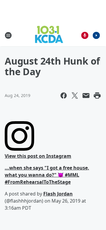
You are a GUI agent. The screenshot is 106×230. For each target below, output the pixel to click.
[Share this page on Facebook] (63, 95)
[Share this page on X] (75, 95)
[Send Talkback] (84, 35)
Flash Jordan (58, 193)
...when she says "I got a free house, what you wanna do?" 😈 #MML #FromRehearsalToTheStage (47, 175)
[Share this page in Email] (86, 95)
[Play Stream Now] (96, 35)
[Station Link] (49, 35)
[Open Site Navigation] (8, 35)
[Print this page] (97, 95)
